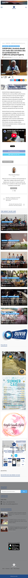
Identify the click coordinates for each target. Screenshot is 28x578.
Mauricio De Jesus (8, 57)
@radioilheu (4, 470)
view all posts (13, 188)
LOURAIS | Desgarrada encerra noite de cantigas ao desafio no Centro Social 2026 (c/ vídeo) (13, 263)
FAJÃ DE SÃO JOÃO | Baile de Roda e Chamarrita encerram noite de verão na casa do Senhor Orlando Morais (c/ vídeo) (13, 300)
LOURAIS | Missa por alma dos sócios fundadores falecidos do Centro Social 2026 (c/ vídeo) (13, 244)
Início (3, 568)
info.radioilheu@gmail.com (12, 504)
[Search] (26, 7)
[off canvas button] (2, 7)
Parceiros (8, 568)
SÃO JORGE (4, 240)
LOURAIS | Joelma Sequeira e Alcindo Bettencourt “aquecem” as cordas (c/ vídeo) (12, 225)
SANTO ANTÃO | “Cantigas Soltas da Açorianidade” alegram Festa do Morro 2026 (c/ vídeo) (13, 281)
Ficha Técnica (16, 568)
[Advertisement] (14, 24)
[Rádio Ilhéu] (14, 565)
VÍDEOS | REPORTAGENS (14, 46)
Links (12, 568)
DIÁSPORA (5, 46)
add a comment (8, 161)
